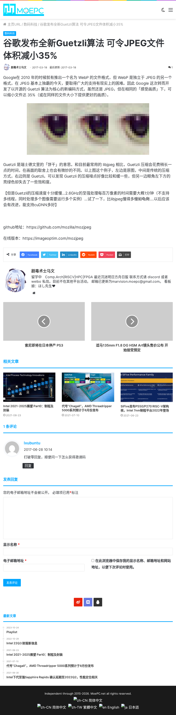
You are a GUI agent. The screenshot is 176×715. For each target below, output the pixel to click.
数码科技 (30, 24)
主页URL (13, 24)
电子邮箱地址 (15, 560)
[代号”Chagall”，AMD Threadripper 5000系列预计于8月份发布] (88, 387)
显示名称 (11, 544)
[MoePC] (23, 10)
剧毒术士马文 (18, 67)
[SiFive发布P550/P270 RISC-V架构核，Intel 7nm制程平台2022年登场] (147, 387)
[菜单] (170, 11)
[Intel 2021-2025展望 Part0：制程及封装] (29, 387)
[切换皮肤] (163, 11)
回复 (28, 465)
